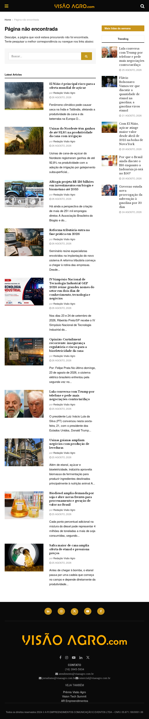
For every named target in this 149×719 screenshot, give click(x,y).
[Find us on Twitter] (74, 611)
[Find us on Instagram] (61, 611)
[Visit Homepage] (74, 6)
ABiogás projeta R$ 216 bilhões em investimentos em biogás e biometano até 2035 (71, 185)
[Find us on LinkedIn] (48, 611)
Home (8, 19)
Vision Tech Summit (74, 696)
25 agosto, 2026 (61, 408)
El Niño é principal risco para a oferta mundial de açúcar (72, 86)
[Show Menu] (6, 6)
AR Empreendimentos (74, 701)
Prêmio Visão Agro (74, 692)
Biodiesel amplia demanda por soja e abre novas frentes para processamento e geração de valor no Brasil (71, 498)
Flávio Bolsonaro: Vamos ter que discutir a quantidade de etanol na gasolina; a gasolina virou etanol (129, 94)
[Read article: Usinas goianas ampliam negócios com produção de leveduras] (24, 452)
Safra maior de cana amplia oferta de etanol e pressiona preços (69, 549)
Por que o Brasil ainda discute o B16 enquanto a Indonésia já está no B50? (131, 165)
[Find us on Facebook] (101, 611)
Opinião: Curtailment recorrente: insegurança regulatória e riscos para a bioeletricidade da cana (68, 345)
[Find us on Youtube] (87, 611)
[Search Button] (142, 6)
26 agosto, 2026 (61, 97)
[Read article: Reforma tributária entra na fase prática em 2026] (24, 242)
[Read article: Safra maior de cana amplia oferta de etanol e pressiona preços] (24, 557)
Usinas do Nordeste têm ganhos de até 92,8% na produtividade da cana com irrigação (72, 132)
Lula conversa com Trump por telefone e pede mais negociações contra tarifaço (71, 395)
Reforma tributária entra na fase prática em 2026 (69, 232)
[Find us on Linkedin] (80, 658)
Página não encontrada (26, 19)
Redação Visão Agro (64, 92)
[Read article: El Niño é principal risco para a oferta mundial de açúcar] (24, 96)
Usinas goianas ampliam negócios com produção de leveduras (69, 443)
